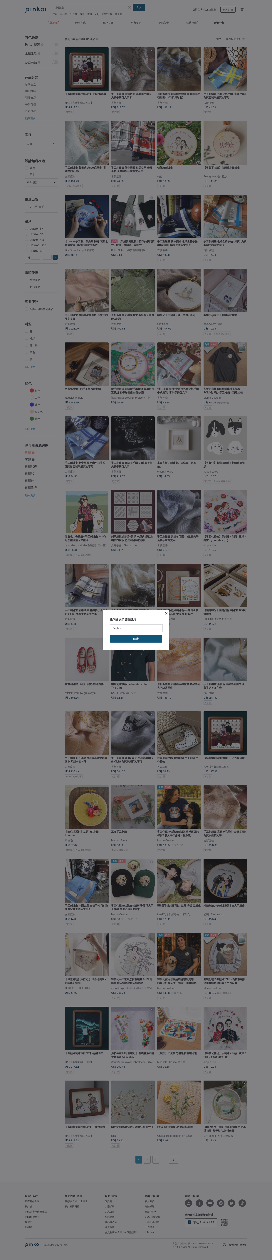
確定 (136, 638)
